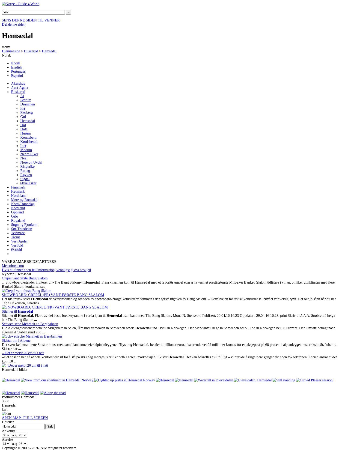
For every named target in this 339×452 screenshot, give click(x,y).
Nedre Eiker (29, 154)
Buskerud (31, 51)
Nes (23, 158)
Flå (22, 108)
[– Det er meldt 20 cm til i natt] (25, 365)
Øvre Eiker (28, 183)
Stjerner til (17, 311)
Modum (26, 150)
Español (17, 76)
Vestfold (17, 245)
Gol (23, 117)
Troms (15, 237)
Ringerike (27, 166)
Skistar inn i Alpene (16, 340)
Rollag (25, 171)
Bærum (25, 100)
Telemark (18, 233)
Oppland (17, 212)
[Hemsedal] (11, 380)
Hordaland (19, 196)
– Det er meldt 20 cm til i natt (23, 353)
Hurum (25, 133)
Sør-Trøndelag (21, 229)
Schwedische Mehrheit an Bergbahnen (30, 324)
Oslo (14, 216)
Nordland (18, 208)
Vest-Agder (19, 241)
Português (18, 71)
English (16, 67)
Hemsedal (49, 51)
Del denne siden (13, 24)
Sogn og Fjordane (24, 225)
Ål (22, 96)
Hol (23, 125)
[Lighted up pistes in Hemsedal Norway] (124, 380)
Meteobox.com (13, 266)
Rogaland (18, 220)
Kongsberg (28, 137)
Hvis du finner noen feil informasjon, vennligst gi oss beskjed (46, 270)
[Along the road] (53, 393)
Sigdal (25, 179)
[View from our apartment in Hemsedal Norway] (57, 380)
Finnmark (18, 187)
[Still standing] (284, 380)
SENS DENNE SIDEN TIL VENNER (31, 20)
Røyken (26, 175)
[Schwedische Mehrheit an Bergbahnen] (32, 336)
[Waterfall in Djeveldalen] (213, 380)
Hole (23, 129)
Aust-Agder (19, 88)
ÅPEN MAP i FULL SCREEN (25, 418)
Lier (23, 146)
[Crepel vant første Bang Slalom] (26, 291)
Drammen (27, 104)
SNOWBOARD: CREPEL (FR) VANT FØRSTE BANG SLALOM (53, 295)
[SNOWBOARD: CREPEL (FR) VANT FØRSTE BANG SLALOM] (55, 307)
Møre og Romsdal (24, 200)
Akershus (18, 83)
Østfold (16, 249)
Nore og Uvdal (31, 162)
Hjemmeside (11, 51)
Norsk (15, 63)
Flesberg (26, 112)
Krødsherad (28, 142)
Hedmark (18, 191)
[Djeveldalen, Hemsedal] (253, 380)
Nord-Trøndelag (23, 204)
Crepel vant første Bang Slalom (25, 278)
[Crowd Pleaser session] (314, 380)
